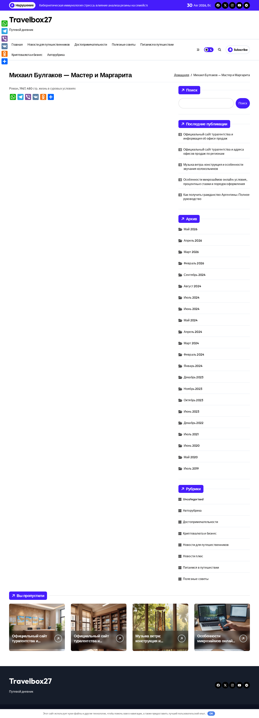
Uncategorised (193, 499)
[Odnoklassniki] (4, 54)
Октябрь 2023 (193, 400)
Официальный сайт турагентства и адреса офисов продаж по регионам (213, 151)
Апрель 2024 (193, 332)
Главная (17, 44)
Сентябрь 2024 (195, 275)
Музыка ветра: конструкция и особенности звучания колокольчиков (213, 167)
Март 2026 (191, 252)
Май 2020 (191, 457)
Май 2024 (191, 320)
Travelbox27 (30, 19)
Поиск (191, 90)
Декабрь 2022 (193, 423)
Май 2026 (191, 229)
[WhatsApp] (4, 23)
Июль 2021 (191, 434)
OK (211, 713)
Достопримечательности (91, 44)
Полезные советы (124, 44)
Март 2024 (191, 343)
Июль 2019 (191, 468)
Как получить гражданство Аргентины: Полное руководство (216, 197)
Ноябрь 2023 (193, 389)
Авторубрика (55, 55)
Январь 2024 (193, 366)
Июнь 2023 (191, 411)
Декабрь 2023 (193, 377)
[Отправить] (4, 61)
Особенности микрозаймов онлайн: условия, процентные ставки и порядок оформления (215, 182)
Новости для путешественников (48, 44)
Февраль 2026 (194, 263)
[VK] (4, 46)
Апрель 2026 (193, 240)
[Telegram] (4, 31)
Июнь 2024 (192, 309)
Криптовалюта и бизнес (27, 55)
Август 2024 (192, 286)
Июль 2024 (192, 297)
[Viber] (4, 38)
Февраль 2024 (194, 354)
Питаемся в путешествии (156, 44)
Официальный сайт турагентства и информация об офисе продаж (208, 136)
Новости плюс (193, 556)
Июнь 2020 (192, 445)
